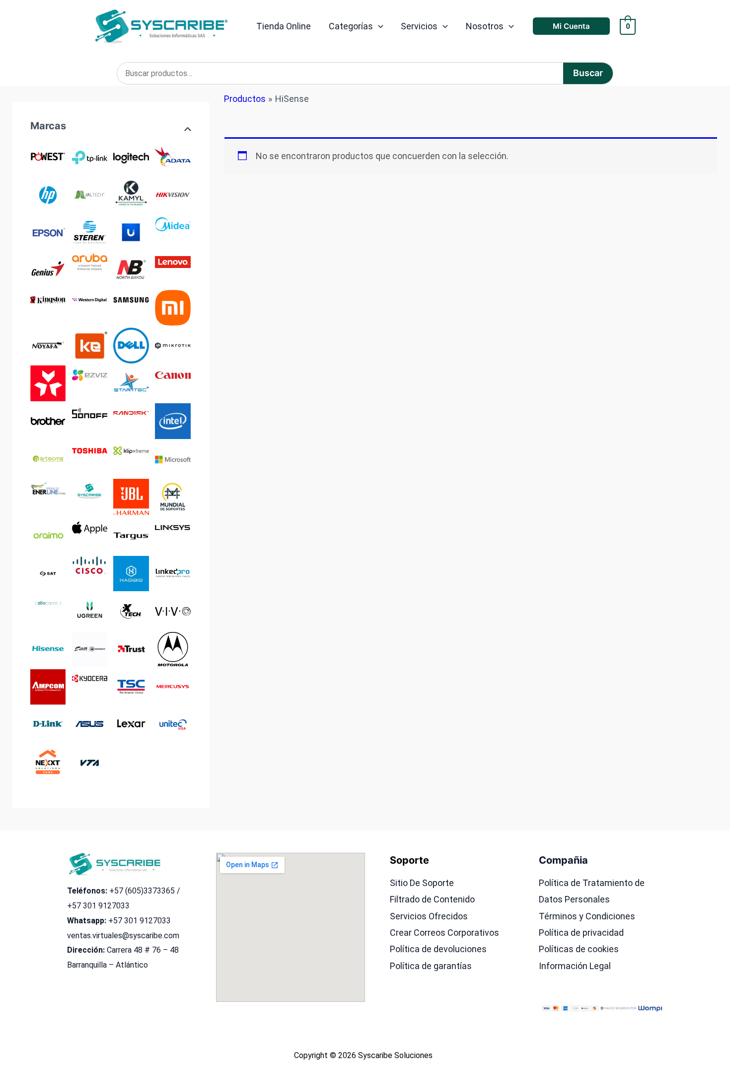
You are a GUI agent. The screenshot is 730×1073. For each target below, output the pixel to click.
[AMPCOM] (48, 686)
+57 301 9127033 (98, 905)
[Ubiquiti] (130, 231)
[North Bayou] (130, 269)
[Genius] (48, 269)
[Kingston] (48, 298)
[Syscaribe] (89, 490)
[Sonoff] (89, 412)
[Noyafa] (48, 345)
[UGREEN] (89, 610)
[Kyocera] (89, 678)
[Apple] (89, 527)
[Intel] (172, 420)
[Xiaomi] (172, 307)
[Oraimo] (48, 535)
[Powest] (48, 156)
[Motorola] (172, 648)
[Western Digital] (89, 298)
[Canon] (172, 374)
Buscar (588, 73)
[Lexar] (130, 723)
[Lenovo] (172, 261)
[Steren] (89, 231)
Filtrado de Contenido (432, 899)
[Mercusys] (172, 686)
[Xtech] (130, 610)
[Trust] (130, 648)
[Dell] (130, 345)
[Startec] (130, 382)
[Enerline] (48, 487)
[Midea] (172, 223)
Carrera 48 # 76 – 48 (143, 950)
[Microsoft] (172, 458)
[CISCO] (89, 565)
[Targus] (130, 535)
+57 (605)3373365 (142, 890)
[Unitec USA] (172, 723)
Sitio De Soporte (422, 883)
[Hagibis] (130, 572)
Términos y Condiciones (587, 916)
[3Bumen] (48, 382)
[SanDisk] (130, 412)
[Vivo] (172, 610)
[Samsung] (130, 298)
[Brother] (48, 420)
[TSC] (130, 686)
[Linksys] (172, 527)
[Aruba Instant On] (89, 261)
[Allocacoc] (48, 602)
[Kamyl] (130, 193)
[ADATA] (172, 156)
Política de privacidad (581, 932)
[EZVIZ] (89, 374)
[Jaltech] (89, 193)
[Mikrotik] (172, 345)
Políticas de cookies (579, 949)
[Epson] (48, 231)
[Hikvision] (172, 193)
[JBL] (130, 496)
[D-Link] (48, 723)
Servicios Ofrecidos (429, 916)
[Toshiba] (89, 450)
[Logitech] (130, 156)
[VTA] (89, 761)
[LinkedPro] (172, 572)
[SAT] (48, 572)
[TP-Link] (89, 156)
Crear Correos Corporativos (444, 932)
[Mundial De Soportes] (172, 496)
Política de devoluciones (438, 949)
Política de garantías (431, 966)
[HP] (48, 193)
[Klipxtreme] (130, 450)
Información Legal (575, 966)
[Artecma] (48, 458)
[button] (378, 26)
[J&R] (89, 648)
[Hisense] (48, 648)
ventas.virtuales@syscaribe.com (123, 935)
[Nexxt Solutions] (48, 761)
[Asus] (89, 723)
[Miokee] (89, 345)
